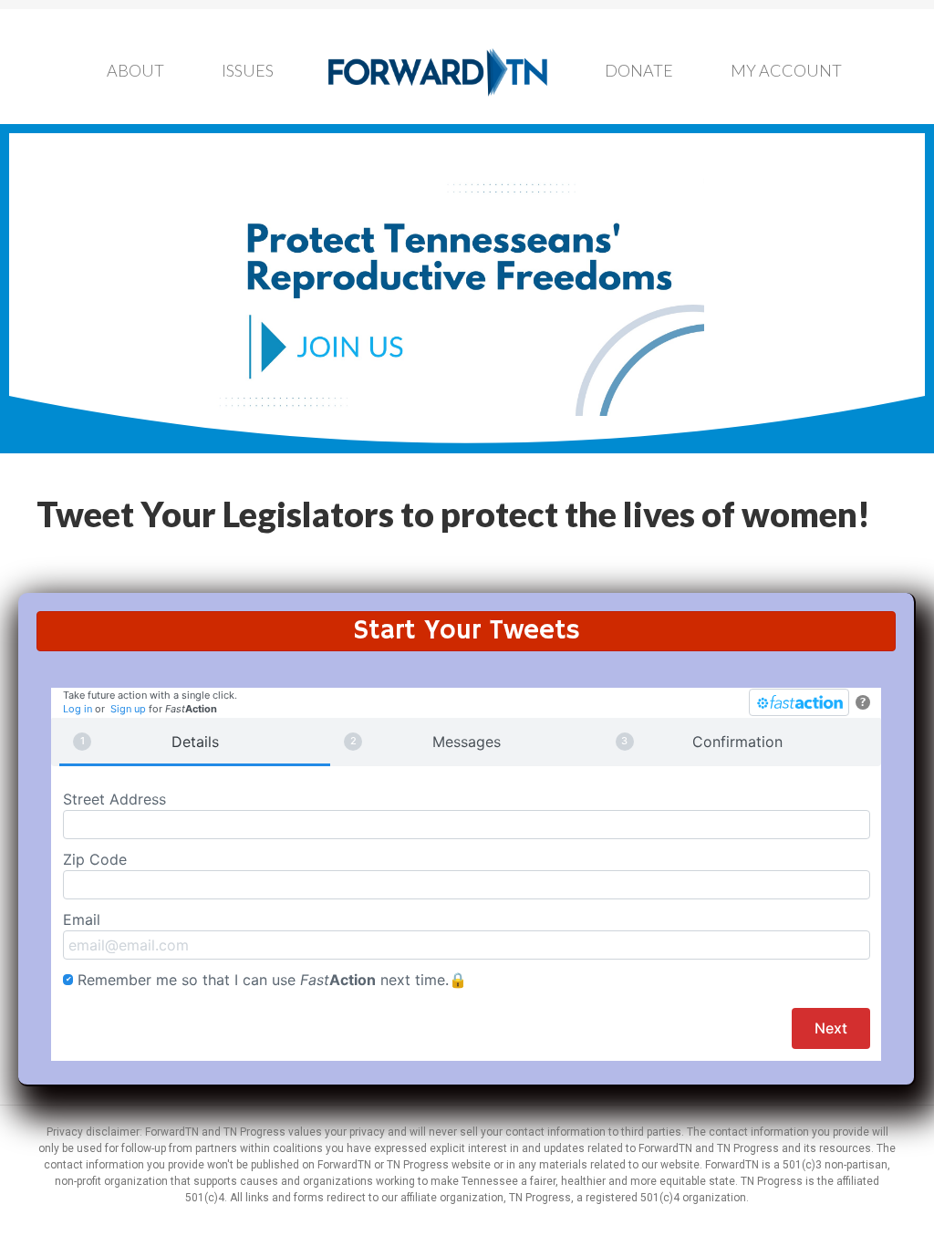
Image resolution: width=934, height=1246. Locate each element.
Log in (77, 708)
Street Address (114, 799)
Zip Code (95, 859)
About (135, 70)
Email (81, 919)
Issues (248, 70)
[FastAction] (799, 702)
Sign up (128, 708)
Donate (639, 70)
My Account (786, 70)
